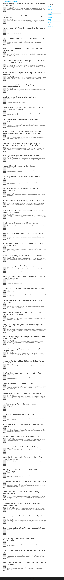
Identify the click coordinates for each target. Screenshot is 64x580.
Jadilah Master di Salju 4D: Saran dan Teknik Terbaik (22, 393)
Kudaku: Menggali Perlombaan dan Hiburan (19, 166)
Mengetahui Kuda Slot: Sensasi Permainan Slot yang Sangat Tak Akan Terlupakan (22, 313)
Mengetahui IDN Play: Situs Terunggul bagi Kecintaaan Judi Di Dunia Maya (24, 563)
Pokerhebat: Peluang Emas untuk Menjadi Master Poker (23, 255)
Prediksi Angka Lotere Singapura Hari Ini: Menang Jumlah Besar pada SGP (24, 425)
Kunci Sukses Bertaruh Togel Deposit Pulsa (19, 414)
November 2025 (50, 12)
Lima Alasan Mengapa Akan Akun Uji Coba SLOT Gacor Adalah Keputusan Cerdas (23, 61)
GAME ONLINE (50, 26)
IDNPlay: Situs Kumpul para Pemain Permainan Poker (22, 373)
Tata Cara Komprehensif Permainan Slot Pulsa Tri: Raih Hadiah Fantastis (23, 470)
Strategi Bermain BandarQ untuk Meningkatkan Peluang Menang (23, 289)
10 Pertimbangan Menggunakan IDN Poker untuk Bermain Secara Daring (24, 4)
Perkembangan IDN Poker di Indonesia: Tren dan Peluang (24, 28)
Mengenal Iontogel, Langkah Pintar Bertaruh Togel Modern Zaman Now (24, 325)
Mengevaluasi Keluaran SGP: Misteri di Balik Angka (21, 447)
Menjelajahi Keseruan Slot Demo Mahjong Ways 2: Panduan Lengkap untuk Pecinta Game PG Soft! (21, 144)
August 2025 (50, 17)
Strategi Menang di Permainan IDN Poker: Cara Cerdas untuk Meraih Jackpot (23, 244)
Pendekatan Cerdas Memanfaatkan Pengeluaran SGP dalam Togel (22, 301)
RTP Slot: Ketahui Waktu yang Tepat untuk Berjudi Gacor (23, 38)
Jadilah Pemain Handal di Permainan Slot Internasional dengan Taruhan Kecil (23, 211)
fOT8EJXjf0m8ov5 (11, 7)
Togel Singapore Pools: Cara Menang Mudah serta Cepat (24, 528)
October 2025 (50, 14)
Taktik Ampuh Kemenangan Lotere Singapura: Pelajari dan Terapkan (24, 73)
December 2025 (50, 11)
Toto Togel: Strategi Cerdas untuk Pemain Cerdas (21, 155)
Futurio (33, 578)
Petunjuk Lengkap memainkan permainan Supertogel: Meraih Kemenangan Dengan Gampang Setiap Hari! (22, 132)
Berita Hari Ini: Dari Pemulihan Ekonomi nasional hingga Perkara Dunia (23, 17)
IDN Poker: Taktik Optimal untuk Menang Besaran (21, 223)
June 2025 (49, 20)
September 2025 (50, 15)
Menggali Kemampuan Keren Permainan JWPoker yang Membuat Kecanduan (23, 504)
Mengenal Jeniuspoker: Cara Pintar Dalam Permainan (22, 266)
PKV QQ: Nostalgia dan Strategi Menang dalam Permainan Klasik (24, 551)
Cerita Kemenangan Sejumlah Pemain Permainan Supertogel (21, 120)
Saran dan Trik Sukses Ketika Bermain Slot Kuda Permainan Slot (20, 539)
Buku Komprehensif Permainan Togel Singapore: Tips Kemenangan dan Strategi (22, 86)
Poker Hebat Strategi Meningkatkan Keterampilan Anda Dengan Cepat (23, 350)
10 (25, 574)
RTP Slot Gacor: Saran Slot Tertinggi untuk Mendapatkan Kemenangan (23, 49)
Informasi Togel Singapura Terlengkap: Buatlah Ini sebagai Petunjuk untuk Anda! (24, 337)
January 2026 (50, 9)
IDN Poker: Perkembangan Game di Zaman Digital (21, 436)
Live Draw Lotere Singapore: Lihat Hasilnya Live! (20, 97)
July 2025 (49, 19)
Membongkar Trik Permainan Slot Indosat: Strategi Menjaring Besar (21, 492)
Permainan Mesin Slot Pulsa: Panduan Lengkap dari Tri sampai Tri (23, 177)
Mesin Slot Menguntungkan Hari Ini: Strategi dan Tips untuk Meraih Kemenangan (24, 277)
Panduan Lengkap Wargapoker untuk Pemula (19, 404)
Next (27, 574)
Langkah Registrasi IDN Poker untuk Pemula (19, 383)
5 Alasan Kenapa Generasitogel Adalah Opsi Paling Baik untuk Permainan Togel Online (23, 108)
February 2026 (50, 7)
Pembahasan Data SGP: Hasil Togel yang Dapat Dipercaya (24, 200)
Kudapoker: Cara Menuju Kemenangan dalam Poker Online (24, 481)
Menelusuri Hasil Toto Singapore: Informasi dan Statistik (23, 233)
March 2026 (50, 6)
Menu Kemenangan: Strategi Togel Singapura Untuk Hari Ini (23, 517)
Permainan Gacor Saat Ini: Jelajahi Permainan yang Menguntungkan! (21, 189)
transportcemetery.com (11, 1)
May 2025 (49, 22)
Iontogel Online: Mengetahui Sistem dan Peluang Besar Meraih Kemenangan (23, 458)
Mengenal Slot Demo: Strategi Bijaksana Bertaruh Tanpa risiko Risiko (23, 362)
